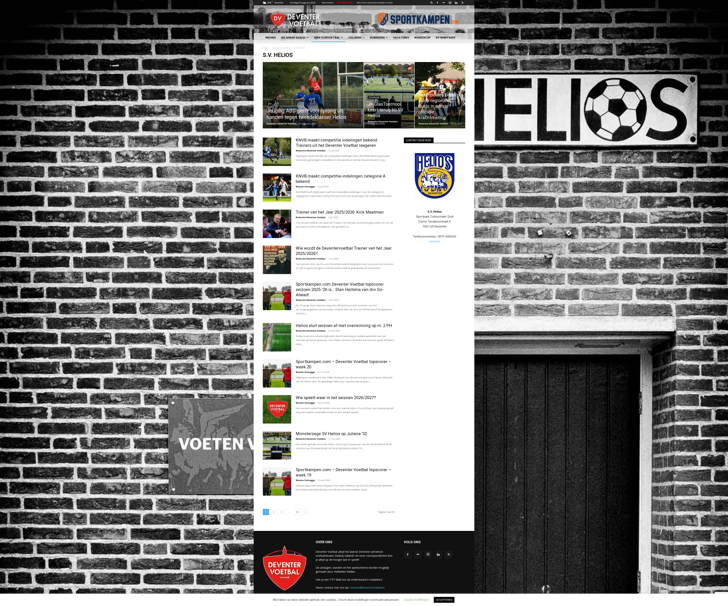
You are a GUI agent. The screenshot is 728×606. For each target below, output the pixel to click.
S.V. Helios (374, 98)
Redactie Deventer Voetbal (281, 123)
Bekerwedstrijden (429, 88)
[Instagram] (450, 2)
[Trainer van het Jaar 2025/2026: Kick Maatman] (277, 224)
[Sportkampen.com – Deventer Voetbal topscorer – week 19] (277, 481)
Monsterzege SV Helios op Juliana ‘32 (331, 433)
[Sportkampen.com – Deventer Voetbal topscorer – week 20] (277, 373)
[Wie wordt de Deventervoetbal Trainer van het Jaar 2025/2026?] (277, 260)
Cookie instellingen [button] (416, 599)
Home (266, 48)
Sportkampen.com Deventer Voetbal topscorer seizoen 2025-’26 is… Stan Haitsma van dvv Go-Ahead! (340, 289)
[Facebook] (437, 2)
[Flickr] (443, 2)
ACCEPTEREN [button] (444, 599)
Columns (355, 37)
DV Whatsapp (445, 37)
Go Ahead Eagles (293, 37)
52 (297, 512)
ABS (269, 104)
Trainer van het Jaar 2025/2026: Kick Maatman (340, 212)
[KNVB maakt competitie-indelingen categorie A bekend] (277, 188)
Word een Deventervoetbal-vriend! (375, 2)
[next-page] (306, 512)
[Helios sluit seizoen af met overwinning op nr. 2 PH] (277, 337)
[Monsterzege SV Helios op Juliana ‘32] (277, 445)
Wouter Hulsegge (305, 186)
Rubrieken (377, 37)
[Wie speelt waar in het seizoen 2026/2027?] (277, 409)
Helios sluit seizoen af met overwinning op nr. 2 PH (344, 325)
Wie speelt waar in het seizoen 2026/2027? (336, 397)
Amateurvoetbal (327, 37)
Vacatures (401, 37)
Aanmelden (328, 2)
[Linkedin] (456, 2)
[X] (462, 2)
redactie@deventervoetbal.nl (367, 587)
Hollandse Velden (344, 571)
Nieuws (270, 37)
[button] (432, 2)
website (434, 241)
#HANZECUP (422, 37)
